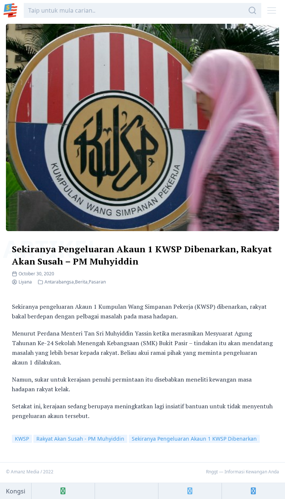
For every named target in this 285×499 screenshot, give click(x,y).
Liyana (25, 282)
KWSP (22, 438)
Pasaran (97, 282)
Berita (81, 282)
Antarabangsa (59, 282)
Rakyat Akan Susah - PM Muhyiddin (80, 438)
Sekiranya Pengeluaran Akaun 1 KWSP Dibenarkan (194, 438)
